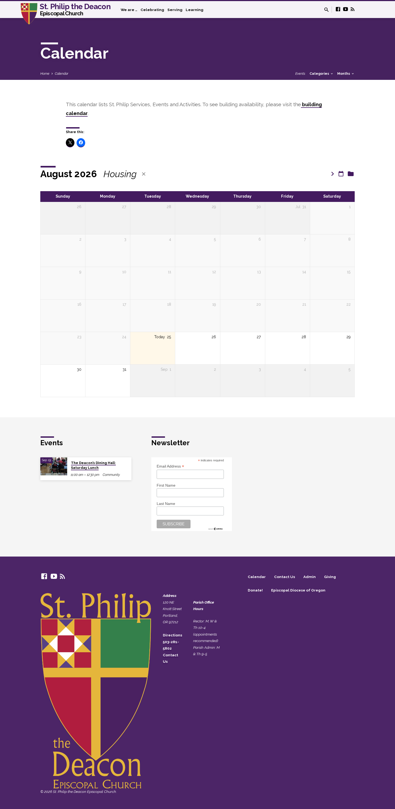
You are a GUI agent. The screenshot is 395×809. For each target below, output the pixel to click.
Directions (172, 635)
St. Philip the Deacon (75, 9)
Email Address (170, 466)
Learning (194, 10)
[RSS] (353, 9)
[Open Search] (326, 9)
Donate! (255, 590)
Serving (174, 10)
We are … (129, 10)
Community (111, 475)
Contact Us (284, 577)
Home (44, 74)
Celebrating (152, 10)
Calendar (61, 74)
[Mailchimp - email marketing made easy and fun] (215, 528)
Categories (320, 74)
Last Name (166, 503)
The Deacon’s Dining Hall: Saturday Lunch (93, 465)
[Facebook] (338, 9)
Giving (330, 577)
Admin (309, 577)
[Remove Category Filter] (144, 174)
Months (344, 74)
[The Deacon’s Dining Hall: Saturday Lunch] (53, 466)
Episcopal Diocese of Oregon (298, 590)
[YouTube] (346, 9)
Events (300, 74)
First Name (166, 485)
